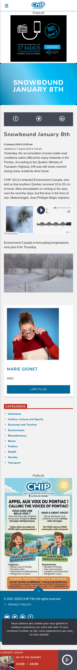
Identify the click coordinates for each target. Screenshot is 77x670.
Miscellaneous (17, 435)
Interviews (14, 413)
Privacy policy (19, 604)
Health (12, 451)
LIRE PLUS (38, 389)
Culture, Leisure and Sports (25, 419)
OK (39, 639)
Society (13, 457)
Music (12, 440)
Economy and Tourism (22, 424)
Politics (13, 446)
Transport (14, 462)
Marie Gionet (22, 369)
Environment (16, 430)
